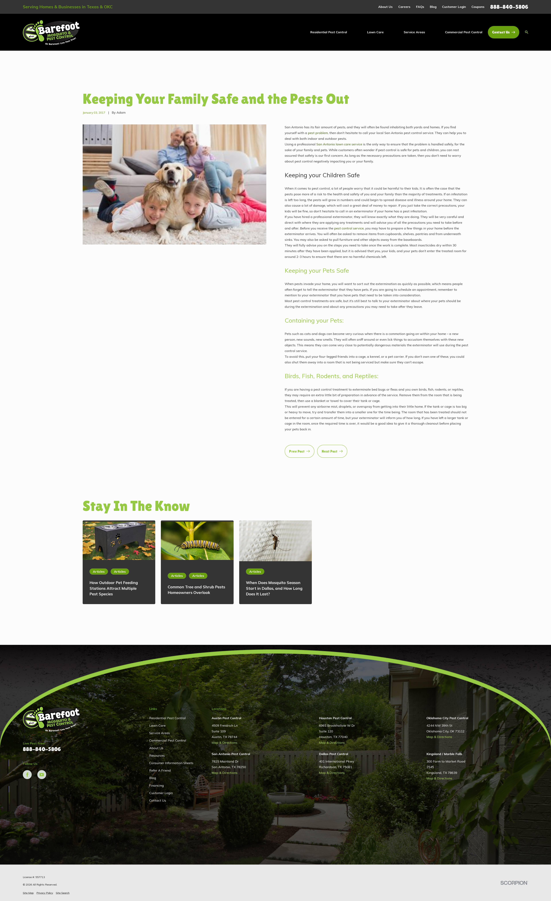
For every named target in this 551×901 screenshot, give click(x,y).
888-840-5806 (509, 7)
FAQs (420, 7)
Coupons (478, 7)
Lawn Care (157, 725)
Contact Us (501, 32)
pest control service (349, 228)
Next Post (329, 451)
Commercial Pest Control (167, 740)
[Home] (51, 32)
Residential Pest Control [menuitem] (328, 32)
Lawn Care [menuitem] (375, 32)
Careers (404, 7)
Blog (433, 7)
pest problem (318, 133)
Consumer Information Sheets (171, 763)
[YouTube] (41, 774)
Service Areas (159, 733)
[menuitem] (28, 893)
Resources (157, 755)
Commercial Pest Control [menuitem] (463, 32)
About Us (385, 7)
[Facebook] (27, 774)
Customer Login (454, 7)
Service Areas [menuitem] (414, 32)
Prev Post (296, 451)
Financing (156, 785)
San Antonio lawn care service (339, 144)
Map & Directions (224, 743)
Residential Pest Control (167, 718)
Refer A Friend (160, 770)
